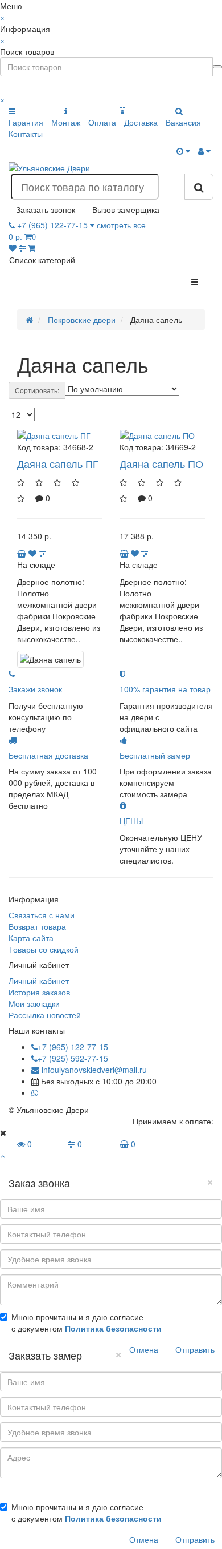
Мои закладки (34, 1003)
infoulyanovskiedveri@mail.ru (93, 1069)
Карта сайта (31, 937)
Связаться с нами (42, 915)
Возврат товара (37, 926)
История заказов (39, 992)
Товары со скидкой (44, 949)
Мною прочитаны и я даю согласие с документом (86, 1322)
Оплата (102, 122)
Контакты (26, 133)
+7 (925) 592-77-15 (73, 1058)
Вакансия (183, 122)
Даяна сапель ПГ (57, 463)
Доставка (141, 122)
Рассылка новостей (45, 1014)
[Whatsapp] (34, 1092)
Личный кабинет (39, 980)
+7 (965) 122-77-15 (73, 1046)
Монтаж (65, 122)
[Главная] (29, 319)
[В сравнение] (42, 553)
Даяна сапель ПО (161, 463)
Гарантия (26, 122)
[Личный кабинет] (204, 150)
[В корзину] (22, 553)
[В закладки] (32, 553)
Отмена (143, 1349)
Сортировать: (37, 390)
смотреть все (121, 225)
